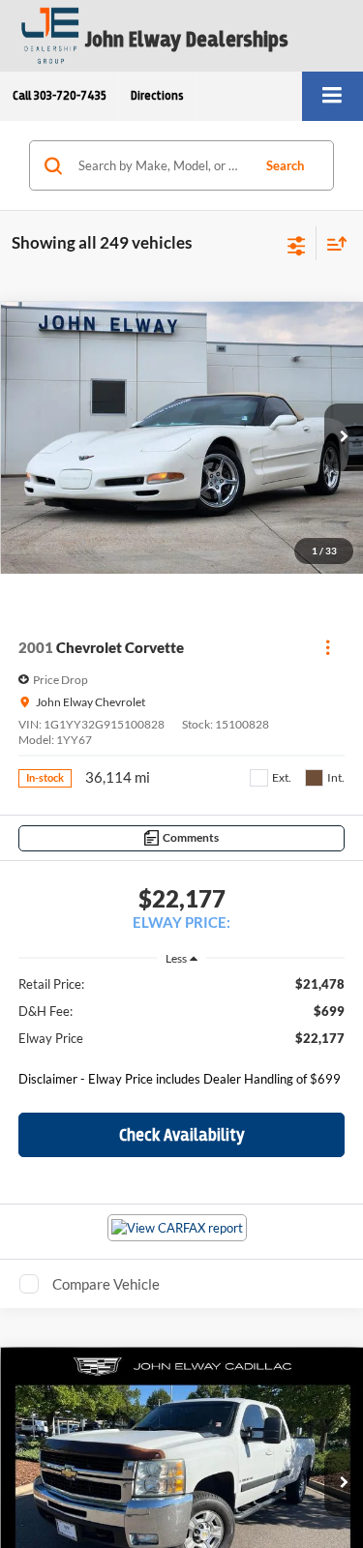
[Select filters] (297, 243)
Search (285, 165)
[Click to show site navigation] (332, 96)
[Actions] (328, 648)
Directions (157, 96)
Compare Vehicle (106, 1284)
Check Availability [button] (182, 1135)
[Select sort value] (332, 243)
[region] (182, 1036)
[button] (59, 96)
